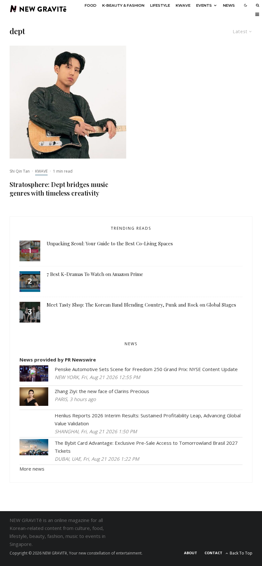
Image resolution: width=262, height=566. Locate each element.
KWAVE (183, 5)
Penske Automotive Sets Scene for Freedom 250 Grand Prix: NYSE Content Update (146, 369)
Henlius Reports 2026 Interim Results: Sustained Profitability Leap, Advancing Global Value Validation (148, 419)
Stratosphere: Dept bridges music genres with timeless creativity (59, 188)
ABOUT (190, 552)
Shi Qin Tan (20, 171)
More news (31, 468)
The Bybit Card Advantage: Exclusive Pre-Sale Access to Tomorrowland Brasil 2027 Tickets (146, 447)
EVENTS (204, 5)
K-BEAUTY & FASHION (123, 5)
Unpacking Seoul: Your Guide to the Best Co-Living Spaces (110, 243)
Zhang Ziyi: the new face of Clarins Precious (102, 391)
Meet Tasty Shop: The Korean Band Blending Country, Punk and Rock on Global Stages (141, 305)
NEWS (229, 5)
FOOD (90, 5)
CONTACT (213, 552)
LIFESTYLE (160, 5)
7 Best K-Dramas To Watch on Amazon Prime (95, 274)
